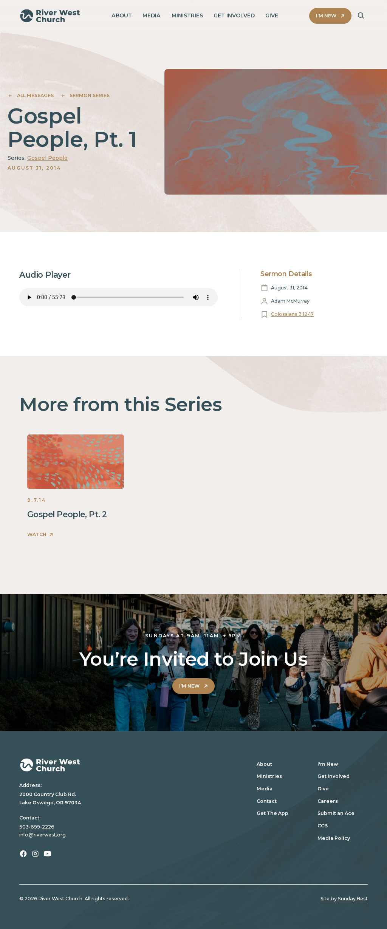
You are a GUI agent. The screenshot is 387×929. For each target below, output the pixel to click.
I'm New (327, 764)
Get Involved (333, 776)
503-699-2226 (36, 827)
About (264, 764)
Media (264, 788)
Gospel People (47, 158)
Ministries (269, 776)
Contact (267, 801)
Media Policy (333, 838)
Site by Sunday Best (344, 898)
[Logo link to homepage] (50, 15)
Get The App (272, 813)
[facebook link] (23, 854)
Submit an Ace (335, 813)
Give (323, 788)
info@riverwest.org (42, 835)
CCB (322, 826)
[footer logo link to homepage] (130, 764)
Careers (327, 801)
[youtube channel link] (47, 854)
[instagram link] (35, 854)
